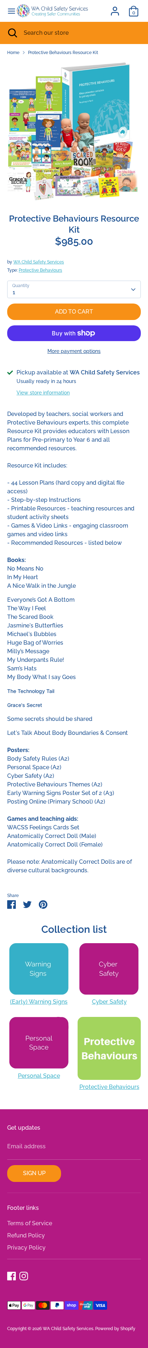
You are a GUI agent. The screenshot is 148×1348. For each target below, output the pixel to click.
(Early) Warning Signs (39, 1001)
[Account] (115, 8)
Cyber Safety (109, 1001)
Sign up (34, 1173)
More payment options (74, 351)
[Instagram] (23, 1276)
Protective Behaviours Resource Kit (63, 52)
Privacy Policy (26, 1247)
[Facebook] (11, 1276)
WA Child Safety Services (38, 262)
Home (13, 52)
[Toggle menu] (8, 11)
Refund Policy (26, 1235)
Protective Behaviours (40, 270)
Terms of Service (29, 1223)
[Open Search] (11, 32)
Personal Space (39, 1075)
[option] (74, 131)
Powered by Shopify (115, 1328)
